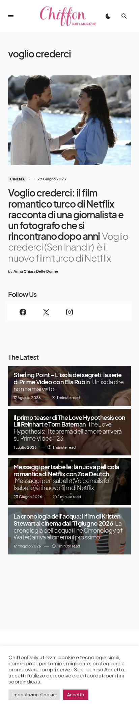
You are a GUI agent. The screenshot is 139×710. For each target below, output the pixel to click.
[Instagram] (69, 312)
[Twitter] (46, 312)
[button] (11, 16)
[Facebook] (23, 312)
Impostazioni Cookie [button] (34, 694)
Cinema (17, 179)
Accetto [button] (75, 694)
